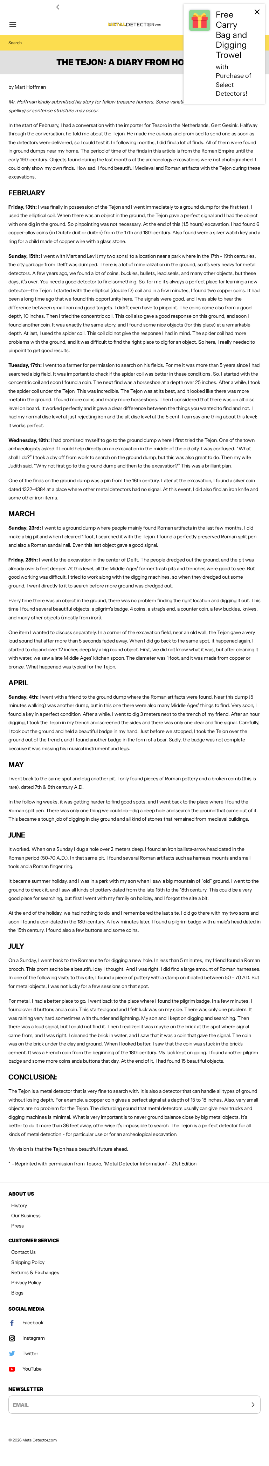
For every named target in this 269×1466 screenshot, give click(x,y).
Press (17, 1226)
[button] (16, 24)
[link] (224, 54)
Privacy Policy (26, 1282)
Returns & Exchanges (35, 1272)
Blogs (17, 1293)
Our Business (26, 1215)
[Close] (257, 12)
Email (21, 1404)
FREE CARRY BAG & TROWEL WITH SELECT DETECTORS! (134, 7)
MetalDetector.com (39, 1440)
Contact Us (23, 1252)
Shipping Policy (27, 1262)
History (19, 1205)
